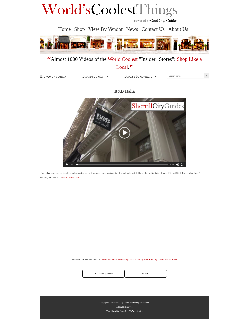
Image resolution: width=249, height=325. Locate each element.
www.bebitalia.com (71, 177)
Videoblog (110, 311)
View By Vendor (105, 29)
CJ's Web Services (136, 311)
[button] (124, 133)
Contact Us (153, 29)
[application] (124, 132)
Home (64, 29)
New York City (136, 259)
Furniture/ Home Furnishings (115, 259)
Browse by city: (93, 76)
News (132, 29)
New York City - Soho (154, 259)
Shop (79, 29)
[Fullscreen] (182, 164)
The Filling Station (105, 273)
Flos (144, 273)
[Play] (66, 164)
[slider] (122, 164)
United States (171, 259)
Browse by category (138, 76)
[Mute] (177, 164)
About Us (178, 29)
